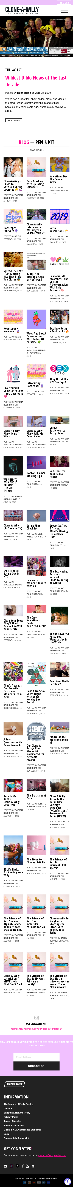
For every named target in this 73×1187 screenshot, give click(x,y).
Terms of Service (12, 1121)
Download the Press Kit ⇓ (17, 1138)
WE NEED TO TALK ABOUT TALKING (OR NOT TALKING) (11, 485)
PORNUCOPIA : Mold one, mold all (59, 739)
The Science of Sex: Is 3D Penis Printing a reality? (36, 980)
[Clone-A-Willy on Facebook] (23, 1166)
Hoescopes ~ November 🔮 (12, 330)
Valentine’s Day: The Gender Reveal (59, 179)
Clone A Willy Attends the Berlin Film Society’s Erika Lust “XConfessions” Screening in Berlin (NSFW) (59, 806)
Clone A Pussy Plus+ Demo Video (12, 433)
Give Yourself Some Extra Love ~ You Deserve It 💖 (13, 392)
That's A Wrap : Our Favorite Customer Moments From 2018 (13, 691)
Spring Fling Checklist (34, 527)
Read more (14, 120)
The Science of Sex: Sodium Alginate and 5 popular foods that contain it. (13, 924)
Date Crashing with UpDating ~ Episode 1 (36, 184)
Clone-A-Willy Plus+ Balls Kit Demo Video (35, 433)
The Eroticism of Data (36, 797)
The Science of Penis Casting (18, 1104)
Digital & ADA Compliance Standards (22, 1129)
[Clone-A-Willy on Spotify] (33, 1166)
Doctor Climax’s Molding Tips (36, 474)
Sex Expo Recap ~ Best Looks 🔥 (59, 330)
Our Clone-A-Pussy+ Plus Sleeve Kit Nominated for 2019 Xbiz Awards (35, 753)
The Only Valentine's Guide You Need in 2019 (36, 622)
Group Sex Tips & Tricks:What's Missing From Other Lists (59, 531)
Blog (24, 142)
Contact (8, 1108)
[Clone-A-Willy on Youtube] (27, 1166)
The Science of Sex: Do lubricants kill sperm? (58, 863)
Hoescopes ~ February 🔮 (11, 229)
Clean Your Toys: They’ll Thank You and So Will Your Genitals (13, 625)
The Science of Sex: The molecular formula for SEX (36, 922)
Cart (66, 2)
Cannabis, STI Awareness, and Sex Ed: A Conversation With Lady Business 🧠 (59, 283)
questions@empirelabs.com (52, 1155)
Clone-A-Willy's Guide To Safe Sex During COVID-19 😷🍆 (13, 185)
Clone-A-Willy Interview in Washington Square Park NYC (36, 228)
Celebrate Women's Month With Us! (36, 583)
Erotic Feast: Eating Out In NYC (11, 573)
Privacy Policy (11, 1116)
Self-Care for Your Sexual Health (57, 474)
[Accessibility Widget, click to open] (67, 1181)
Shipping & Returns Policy (17, 1112)
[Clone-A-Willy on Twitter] (11, 1165)
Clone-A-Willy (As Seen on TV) (13, 526)
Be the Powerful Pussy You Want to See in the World (59, 638)
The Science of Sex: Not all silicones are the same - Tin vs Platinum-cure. (59, 981)
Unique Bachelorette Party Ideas (57, 430)
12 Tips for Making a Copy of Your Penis (35, 277)
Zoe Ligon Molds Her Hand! (59, 682)
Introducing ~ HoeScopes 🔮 (35, 384)
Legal (6, 1133)
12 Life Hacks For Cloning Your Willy (13, 872)
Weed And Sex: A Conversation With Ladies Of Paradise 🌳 (36, 338)
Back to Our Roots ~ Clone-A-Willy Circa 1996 (11, 800)
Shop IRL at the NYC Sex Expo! (59, 380)
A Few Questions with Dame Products (13, 742)
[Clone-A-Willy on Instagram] (5, 1166)
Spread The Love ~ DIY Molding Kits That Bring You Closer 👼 (13, 275)
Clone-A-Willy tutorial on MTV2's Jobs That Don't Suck (13, 980)
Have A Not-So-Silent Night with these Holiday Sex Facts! (36, 696)
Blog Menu (36, 150)
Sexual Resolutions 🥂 (59, 229)
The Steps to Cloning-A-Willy (36, 860)
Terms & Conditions (14, 1125)
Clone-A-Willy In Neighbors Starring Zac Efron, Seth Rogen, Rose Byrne (59, 925)
